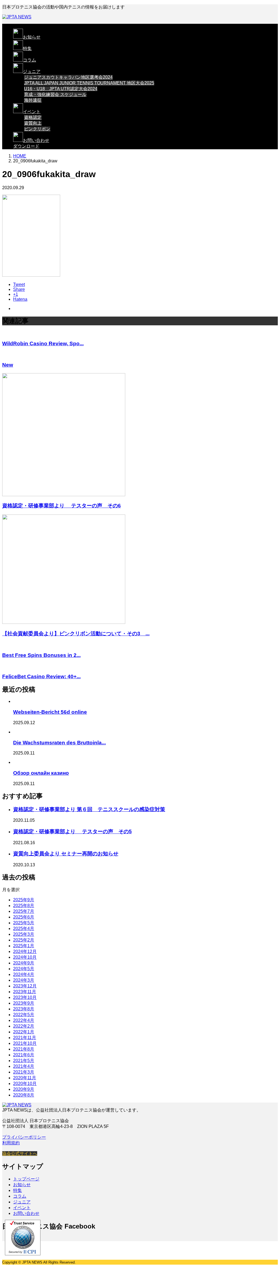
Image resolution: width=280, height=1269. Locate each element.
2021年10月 (25, 1043)
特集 (27, 48)
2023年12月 (25, 986)
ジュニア (31, 71)
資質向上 (33, 123)
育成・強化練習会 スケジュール (55, 94)
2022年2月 (23, 1026)
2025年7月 (23, 911)
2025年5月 (23, 922)
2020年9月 (23, 1089)
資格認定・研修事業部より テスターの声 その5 (72, 831)
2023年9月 (23, 1003)
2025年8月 (23, 905)
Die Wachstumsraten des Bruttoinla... (59, 742)
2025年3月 (23, 934)
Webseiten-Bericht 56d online (50, 712)
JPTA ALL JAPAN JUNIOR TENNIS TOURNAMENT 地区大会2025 (89, 83)
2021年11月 (24, 1037)
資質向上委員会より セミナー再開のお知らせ (65, 853)
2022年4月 (23, 1020)
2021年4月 (23, 1066)
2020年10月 (25, 1083)
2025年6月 (23, 917)
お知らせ (31, 37)
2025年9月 (23, 899)
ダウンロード (26, 146)
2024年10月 (25, 957)
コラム (29, 60)
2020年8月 (23, 1095)
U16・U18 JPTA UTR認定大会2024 (60, 88)
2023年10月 (25, 997)
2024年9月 (23, 963)
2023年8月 (23, 1009)
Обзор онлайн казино (41, 773)
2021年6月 (23, 1054)
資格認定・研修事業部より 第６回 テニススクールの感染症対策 (89, 809)
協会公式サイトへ (19, 1153)
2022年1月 (23, 1032)
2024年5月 (23, 968)
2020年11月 (24, 1077)
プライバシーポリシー (24, 1137)
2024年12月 (25, 951)
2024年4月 (23, 974)
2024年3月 (23, 980)
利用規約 (11, 1143)
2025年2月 (23, 940)
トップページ (26, 1179)
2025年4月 (23, 928)
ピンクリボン (37, 129)
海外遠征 (33, 100)
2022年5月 (23, 1014)
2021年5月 (23, 1060)
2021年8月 (23, 1049)
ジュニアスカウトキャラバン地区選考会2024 (68, 77)
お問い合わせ (36, 140)
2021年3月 (23, 1072)
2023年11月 (24, 991)
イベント (31, 111)
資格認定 (33, 117)
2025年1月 (23, 945)
